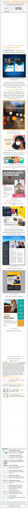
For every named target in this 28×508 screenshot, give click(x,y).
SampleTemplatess (14, 1)
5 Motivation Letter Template (14, 475)
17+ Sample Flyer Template (13, 362)
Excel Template (12, 504)
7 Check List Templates (13, 465)
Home (4, 45)
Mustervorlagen (16, 505)
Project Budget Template (14, 388)
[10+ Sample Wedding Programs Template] (6, 397)
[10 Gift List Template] (5, 499)
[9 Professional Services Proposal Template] (5, 488)
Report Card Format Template (15, 383)
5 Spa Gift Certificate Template (15, 450)
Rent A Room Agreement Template (15, 470)
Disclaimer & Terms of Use (18, 501)
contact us (10, 375)
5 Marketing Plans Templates (14, 480)
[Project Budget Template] (6, 391)
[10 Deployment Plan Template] (5, 494)
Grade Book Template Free (14, 378)
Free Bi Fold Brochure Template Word (16, 460)
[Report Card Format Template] (6, 384)
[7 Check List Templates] (5, 468)
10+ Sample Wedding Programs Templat (17, 393)
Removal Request (8, 503)
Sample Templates (9, 45)
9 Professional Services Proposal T (15, 485)
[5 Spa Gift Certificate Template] (5, 453)
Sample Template (4, 504)
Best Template (18, 504)
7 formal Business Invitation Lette (15, 455)
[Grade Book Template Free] (5, 382)
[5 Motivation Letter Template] (5, 478)
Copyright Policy (10, 501)
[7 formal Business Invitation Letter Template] (5, 458)
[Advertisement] (14, 28)
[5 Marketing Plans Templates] (5, 483)
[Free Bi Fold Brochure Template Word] (5, 463)
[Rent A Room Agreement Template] (5, 473)
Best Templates (22, 503)
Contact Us (4, 501)
